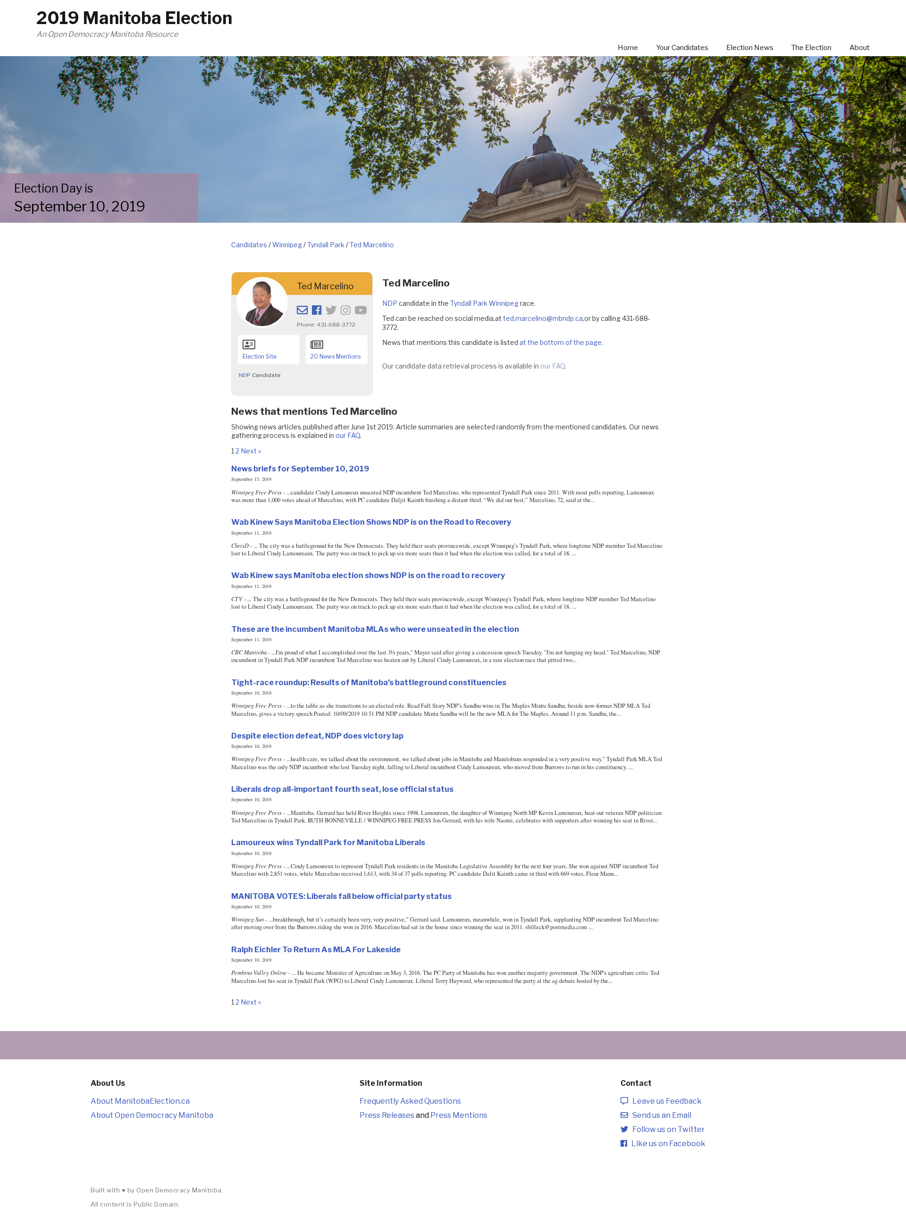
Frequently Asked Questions (410, 1101)
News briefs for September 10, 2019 (300, 468)
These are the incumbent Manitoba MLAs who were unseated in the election (375, 629)
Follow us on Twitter (666, 1129)
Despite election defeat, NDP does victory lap (317, 735)
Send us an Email (659, 1115)
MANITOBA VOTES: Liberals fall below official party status (341, 896)
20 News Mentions (335, 356)
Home (628, 47)
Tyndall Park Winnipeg (484, 303)
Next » (251, 451)
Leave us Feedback (665, 1101)
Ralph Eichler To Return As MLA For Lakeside (316, 949)
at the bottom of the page (561, 342)
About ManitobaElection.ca (140, 1101)
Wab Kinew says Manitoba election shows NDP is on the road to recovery (368, 575)
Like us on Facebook (666, 1143)
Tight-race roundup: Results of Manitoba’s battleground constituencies (368, 682)
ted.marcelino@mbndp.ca (543, 318)
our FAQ (552, 366)
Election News (749, 47)
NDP (245, 375)
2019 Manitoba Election (134, 18)
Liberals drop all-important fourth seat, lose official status (342, 789)
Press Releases (387, 1115)
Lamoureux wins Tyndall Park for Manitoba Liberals (328, 842)
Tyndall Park (325, 245)
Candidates (249, 245)
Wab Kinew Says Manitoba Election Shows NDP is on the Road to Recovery (371, 522)
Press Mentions (458, 1115)
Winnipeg (287, 245)
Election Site (260, 356)
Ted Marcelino (372, 245)
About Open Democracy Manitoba (152, 1115)
